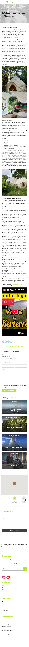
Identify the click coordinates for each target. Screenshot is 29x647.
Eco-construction (8, 9)
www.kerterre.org (6, 25)
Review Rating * (5, 358)
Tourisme (11, 435)
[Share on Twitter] (6, 341)
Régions (4, 587)
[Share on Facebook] (3, 341)
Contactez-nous (6, 604)
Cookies (4, 606)
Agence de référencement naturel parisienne (11, 546)
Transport (14, 401)
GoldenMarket (24, 544)
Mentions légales (6, 610)
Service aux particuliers (11, 417)
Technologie (21, 417)
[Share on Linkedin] (8, 341)
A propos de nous (6, 602)
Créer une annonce (6, 590)
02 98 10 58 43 (15, 25)
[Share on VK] (11, 341)
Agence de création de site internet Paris (11, 544)
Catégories (4, 585)
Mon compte (5, 592)
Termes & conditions (7, 608)
